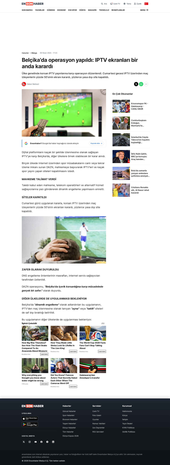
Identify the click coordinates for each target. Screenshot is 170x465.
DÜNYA (82, 10)
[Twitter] (24, 442)
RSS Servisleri (98, 432)
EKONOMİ (61, 10)
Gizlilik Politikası (128, 432)
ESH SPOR (72, 10)
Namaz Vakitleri (98, 423)
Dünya (34, 53)
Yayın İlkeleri (127, 423)
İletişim (125, 419)
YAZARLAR (39, 10)
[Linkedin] (53, 442)
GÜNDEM (51, 10)
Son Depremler (98, 428)
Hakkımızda (127, 411)
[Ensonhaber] (33, 3)
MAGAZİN (92, 10)
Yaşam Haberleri (69, 423)
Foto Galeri (96, 415)
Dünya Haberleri (69, 428)
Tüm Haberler (68, 432)
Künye (124, 415)
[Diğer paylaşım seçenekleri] (146, 84)
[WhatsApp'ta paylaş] (141, 84)
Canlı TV (95, 411)
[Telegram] (47, 442)
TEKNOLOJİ (104, 10)
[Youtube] (35, 442)
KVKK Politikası (128, 428)
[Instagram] (30, 442)
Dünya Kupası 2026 (71, 436)
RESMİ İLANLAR (118, 10)
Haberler (25, 53)
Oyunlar (95, 419)
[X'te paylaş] (136, 84)
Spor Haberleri (68, 415)
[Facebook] (41, 442)
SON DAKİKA (27, 10)
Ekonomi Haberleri (70, 419)
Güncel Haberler (69, 411)
